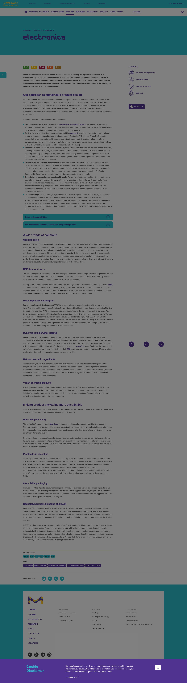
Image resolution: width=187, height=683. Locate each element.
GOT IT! (158, 667)
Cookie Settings (71, 677)
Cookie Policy (106, 672)
